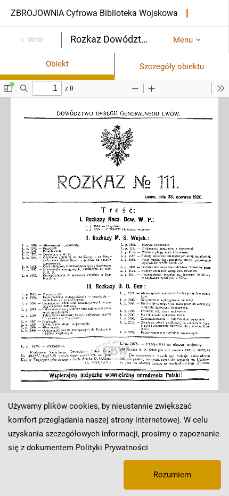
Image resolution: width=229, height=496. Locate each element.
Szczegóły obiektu (172, 66)
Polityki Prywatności (112, 447)
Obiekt (57, 64)
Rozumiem (172, 475)
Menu (183, 40)
